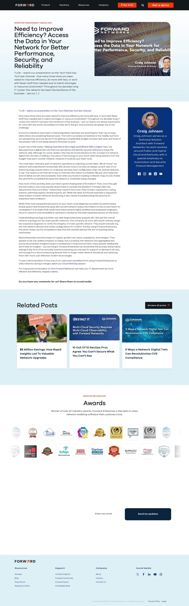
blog (17, 578)
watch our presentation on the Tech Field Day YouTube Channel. (59, 110)
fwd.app (18, 574)
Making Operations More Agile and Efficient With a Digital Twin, (76, 146)
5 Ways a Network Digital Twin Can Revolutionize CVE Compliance (146, 354)
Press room (20, 582)
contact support (62, 574)
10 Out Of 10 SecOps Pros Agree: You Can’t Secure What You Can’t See (93, 352)
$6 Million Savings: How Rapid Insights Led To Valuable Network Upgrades (40, 354)
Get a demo (160, 5)
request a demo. (50, 271)
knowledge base (62, 586)
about (98, 574)
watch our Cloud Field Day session (68, 263)
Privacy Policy (154, 601)
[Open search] (143, 5)
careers (99, 578)
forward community (64, 578)
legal (163, 601)
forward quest (62, 582)
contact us (101, 582)
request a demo (22, 586)
